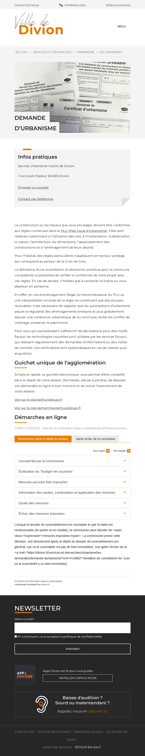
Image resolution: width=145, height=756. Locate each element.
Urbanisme (85, 52)
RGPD (71, 739)
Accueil (21, 52)
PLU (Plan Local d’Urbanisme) (84, 231)
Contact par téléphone (35, 199)
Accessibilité (116, 732)
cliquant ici (98, 711)
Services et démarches (52, 52)
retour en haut (88, 747)
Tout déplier (120, 450)
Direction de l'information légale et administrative (39, 581)
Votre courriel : (24, 619)
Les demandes (110, 52)
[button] (72, 461)
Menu (122, 26)
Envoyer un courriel (33, 187)
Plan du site (25, 732)
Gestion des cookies (54, 732)
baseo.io (45, 584)
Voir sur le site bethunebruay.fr (38, 399)
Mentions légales (88, 732)
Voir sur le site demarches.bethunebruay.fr (47, 408)
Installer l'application (77, 678)
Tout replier (99, 450)
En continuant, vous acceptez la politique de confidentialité (60, 636)
